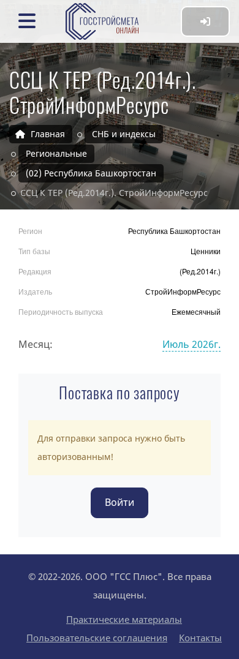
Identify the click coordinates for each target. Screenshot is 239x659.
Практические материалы (124, 619)
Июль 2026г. (191, 344)
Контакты (200, 637)
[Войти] (205, 21)
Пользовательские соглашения (96, 637)
